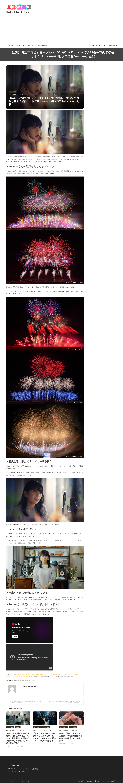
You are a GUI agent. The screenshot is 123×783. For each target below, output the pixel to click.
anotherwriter (24, 95)
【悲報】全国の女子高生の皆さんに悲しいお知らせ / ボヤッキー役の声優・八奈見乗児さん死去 (64, 702)
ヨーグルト (33, 680)
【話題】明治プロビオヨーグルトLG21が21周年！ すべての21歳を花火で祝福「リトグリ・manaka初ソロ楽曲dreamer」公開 (44, 101)
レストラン (67, 744)
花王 (22, 746)
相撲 (72, 744)
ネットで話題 (9, 45)
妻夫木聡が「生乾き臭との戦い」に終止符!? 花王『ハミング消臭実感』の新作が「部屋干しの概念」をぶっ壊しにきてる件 (17, 738)
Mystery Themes (29, 781)
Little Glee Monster (19, 680)
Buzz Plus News (17, 12)
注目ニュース (31, 45)
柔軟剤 (18, 746)
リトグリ (39, 680)
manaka (27, 680)
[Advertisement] (61, 27)
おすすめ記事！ (37, 727)
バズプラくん (21, 730)
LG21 (12, 680)
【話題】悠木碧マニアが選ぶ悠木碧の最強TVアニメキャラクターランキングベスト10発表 (25, 702)
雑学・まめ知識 (42, 45)
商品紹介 (18, 727)
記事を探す (112, 45)
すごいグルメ (20, 45)
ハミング (13, 746)
